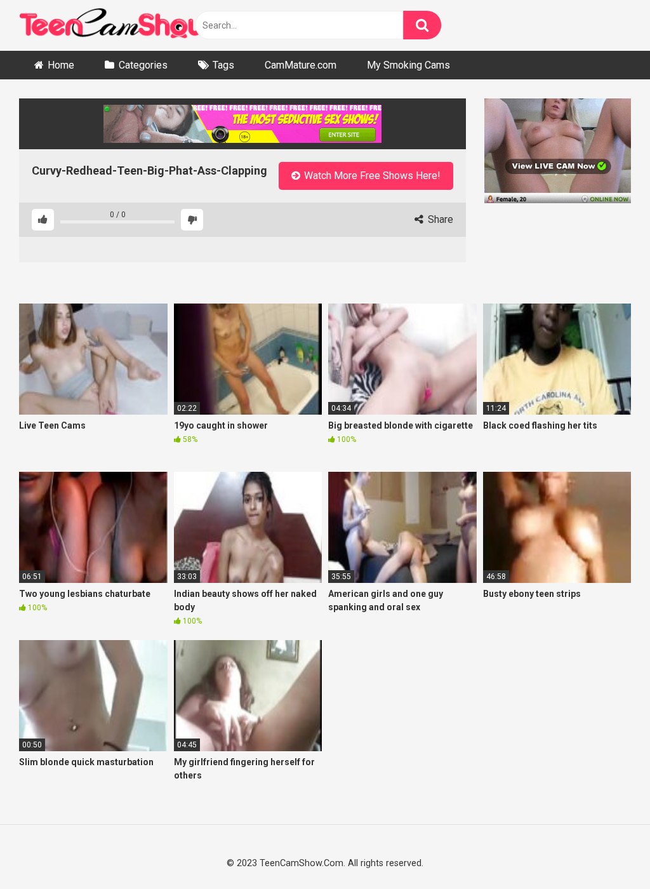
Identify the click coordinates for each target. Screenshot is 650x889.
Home (61, 65)
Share (439, 219)
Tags (223, 65)
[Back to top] (607, 850)
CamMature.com (300, 65)
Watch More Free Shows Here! (371, 176)
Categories (143, 65)
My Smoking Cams (408, 65)
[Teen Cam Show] (114, 25)
